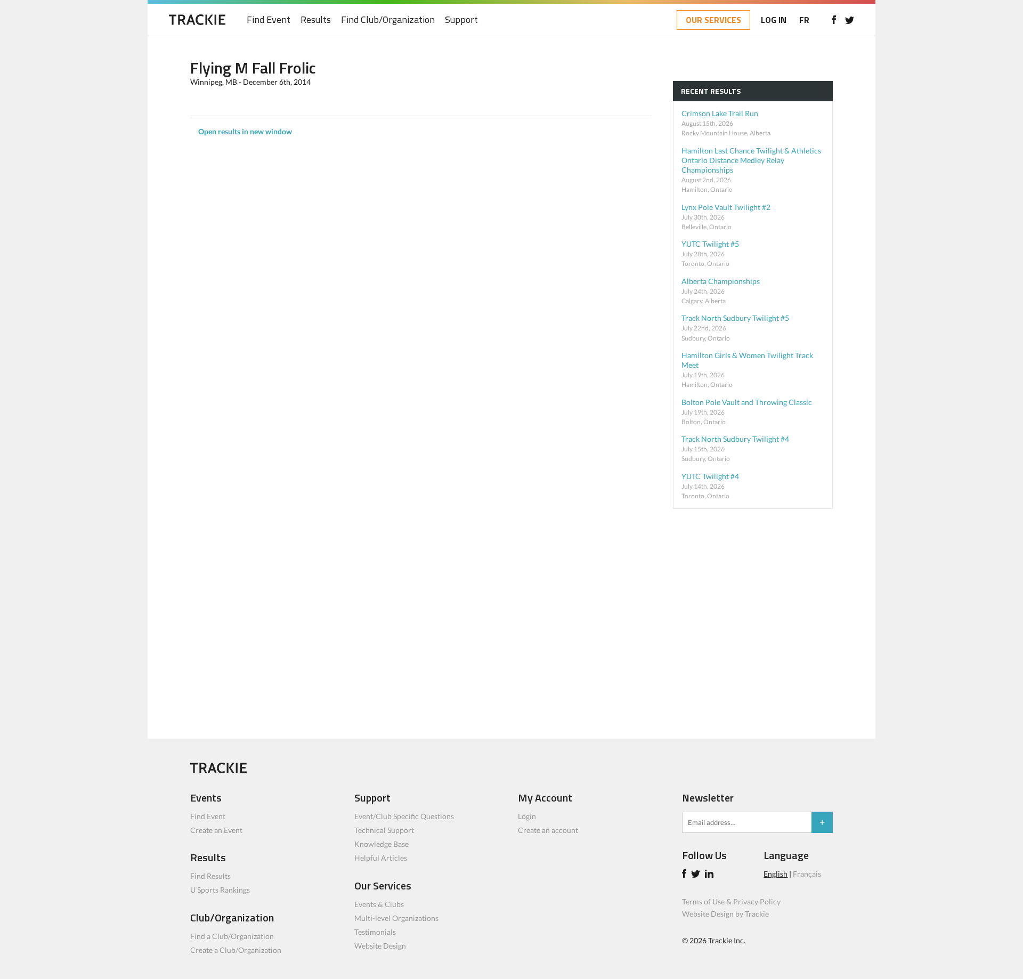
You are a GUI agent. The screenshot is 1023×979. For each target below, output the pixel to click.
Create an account (548, 830)
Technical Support (384, 830)
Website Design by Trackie (725, 913)
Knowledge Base (381, 843)
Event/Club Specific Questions (404, 816)
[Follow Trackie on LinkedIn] (711, 874)
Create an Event (216, 830)
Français (807, 873)
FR (804, 19)
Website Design (380, 945)
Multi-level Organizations (396, 918)
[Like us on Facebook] (833, 19)
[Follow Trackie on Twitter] (697, 874)
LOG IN (773, 19)
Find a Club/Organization (232, 936)
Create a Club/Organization (235, 949)
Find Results (210, 875)
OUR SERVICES (713, 19)
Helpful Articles (380, 857)
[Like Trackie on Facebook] (685, 874)
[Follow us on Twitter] (849, 19)
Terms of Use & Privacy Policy (731, 901)
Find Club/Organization (388, 20)
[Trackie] (218, 770)
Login (527, 816)
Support (461, 20)
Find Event (268, 20)
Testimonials (375, 931)
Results (316, 20)
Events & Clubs (379, 904)
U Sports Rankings (220, 889)
